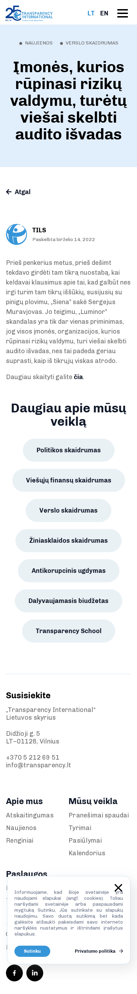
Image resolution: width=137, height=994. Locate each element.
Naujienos (21, 828)
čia (78, 377)
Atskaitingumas (30, 815)
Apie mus (24, 801)
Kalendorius (86, 853)
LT (90, 13)
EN (104, 13)
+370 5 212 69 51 (32, 757)
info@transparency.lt (38, 765)
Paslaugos (26, 874)
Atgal (22, 192)
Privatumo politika (96, 951)
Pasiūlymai (85, 840)
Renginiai (20, 840)
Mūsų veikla (92, 801)
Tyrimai (79, 828)
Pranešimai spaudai (98, 815)
